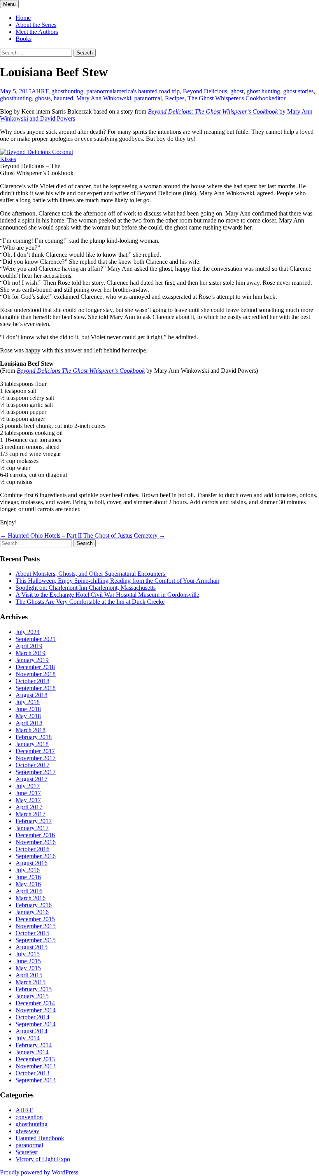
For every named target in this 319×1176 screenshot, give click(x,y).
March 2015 (31, 982)
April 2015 (29, 975)
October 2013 (32, 1073)
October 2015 (32, 933)
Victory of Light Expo (43, 1159)
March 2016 (31, 898)
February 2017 (34, 821)
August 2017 (31, 779)
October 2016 (32, 849)
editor (279, 98)
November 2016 (36, 842)
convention (29, 1117)
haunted (63, 98)
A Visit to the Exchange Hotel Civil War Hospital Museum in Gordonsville (107, 594)
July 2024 (28, 632)
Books (24, 38)
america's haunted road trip (147, 91)
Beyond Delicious (205, 91)
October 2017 (32, 765)
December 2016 (35, 835)
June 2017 (28, 793)
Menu (9, 4)
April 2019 (29, 646)
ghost (237, 91)
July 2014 (28, 1038)
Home (23, 17)
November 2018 (36, 674)
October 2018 (32, 681)
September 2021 (36, 639)
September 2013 (36, 1080)
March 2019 (31, 653)
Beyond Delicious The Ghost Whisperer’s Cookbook (81, 370)
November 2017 (36, 758)
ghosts (43, 98)
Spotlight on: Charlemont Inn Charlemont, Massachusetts (86, 587)
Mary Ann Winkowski (103, 98)
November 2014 (36, 1010)
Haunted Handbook (40, 1138)
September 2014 (36, 1024)
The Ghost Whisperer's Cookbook (230, 98)
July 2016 (28, 870)
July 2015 (28, 954)
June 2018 (28, 709)
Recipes (174, 98)
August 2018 (31, 695)
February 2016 (34, 905)
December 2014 (35, 1003)
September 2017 (36, 772)
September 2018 (36, 688)
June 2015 (28, 961)
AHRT (40, 91)
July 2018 (28, 702)
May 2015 (28, 968)
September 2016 (36, 856)
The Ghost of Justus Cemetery (124, 535)
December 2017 (35, 751)
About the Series (36, 24)
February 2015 (34, 989)
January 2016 (32, 912)
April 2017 (29, 807)
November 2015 (36, 926)
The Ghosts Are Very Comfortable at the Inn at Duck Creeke (90, 601)
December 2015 (35, 919)
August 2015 (31, 947)
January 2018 (32, 744)
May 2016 (28, 884)
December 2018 (35, 667)
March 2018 (31, 730)
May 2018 (28, 716)
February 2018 (34, 737)
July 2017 (28, 786)
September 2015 (36, 940)
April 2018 (29, 723)
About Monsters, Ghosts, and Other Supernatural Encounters (91, 573)
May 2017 (28, 800)
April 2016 (29, 891)
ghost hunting (263, 91)
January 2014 (32, 1052)
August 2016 (31, 863)
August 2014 (31, 1031)
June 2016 (28, 877)
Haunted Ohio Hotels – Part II (41, 535)
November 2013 (36, 1066)
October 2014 (32, 1017)
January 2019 (32, 660)
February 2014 (34, 1045)
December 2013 (35, 1059)
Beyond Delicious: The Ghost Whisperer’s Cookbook (213, 111)
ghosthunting (67, 91)
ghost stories (298, 91)
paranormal (100, 91)
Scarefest (27, 1152)
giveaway (27, 1131)
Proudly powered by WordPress (39, 1172)
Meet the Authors (37, 31)
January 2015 (32, 996)
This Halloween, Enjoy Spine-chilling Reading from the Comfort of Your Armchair (117, 580)
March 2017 (31, 814)
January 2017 (32, 828)
